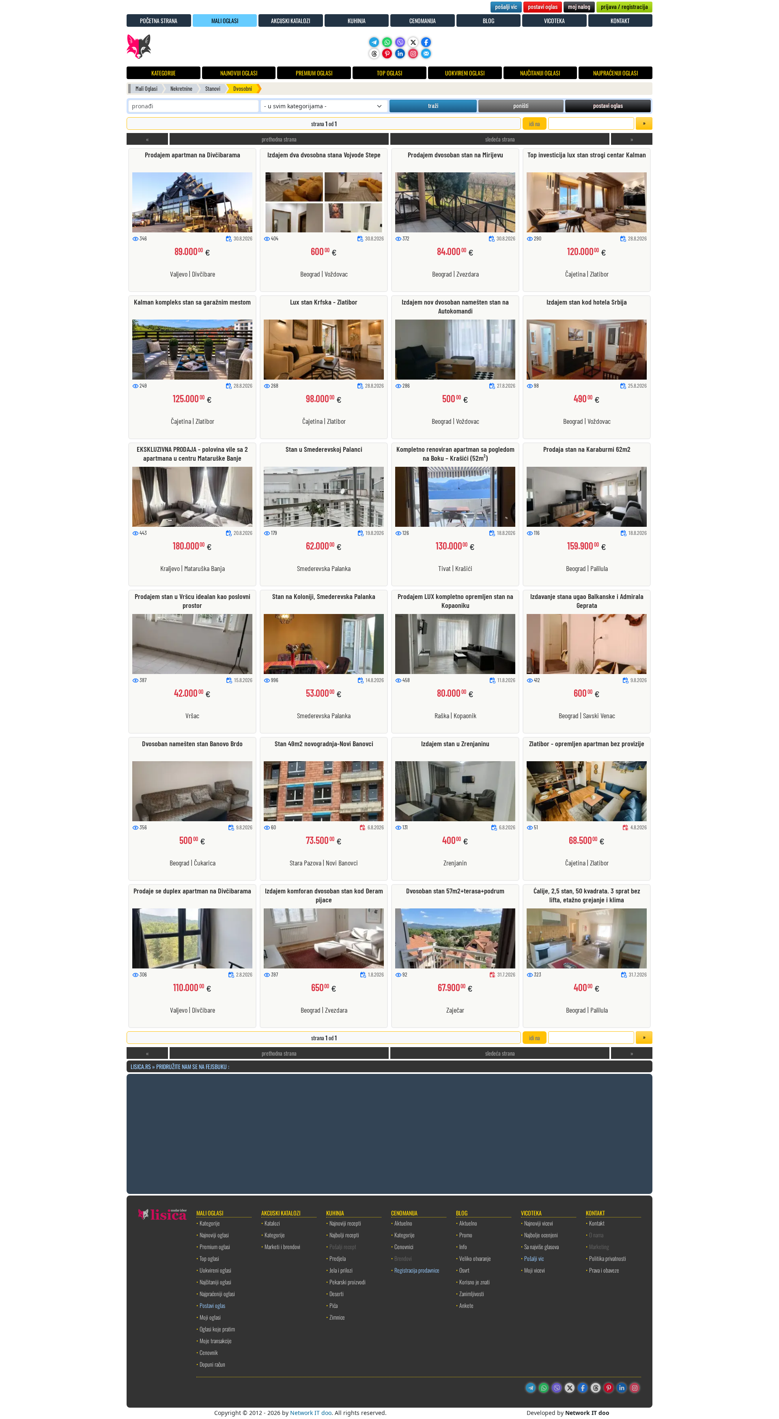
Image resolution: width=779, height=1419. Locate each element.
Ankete (466, 1305)
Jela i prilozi (341, 1270)
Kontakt (597, 1223)
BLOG (488, 20)
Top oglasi (209, 1258)
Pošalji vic (534, 1258)
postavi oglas (542, 6)
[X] (413, 42)
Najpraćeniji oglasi (217, 1293)
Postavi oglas (212, 1305)
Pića (333, 1305)
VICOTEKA (554, 20)
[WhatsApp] (387, 42)
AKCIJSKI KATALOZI (290, 20)
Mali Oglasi (146, 88)
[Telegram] (374, 42)
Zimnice (337, 1317)
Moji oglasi (210, 1317)
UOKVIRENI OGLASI (464, 73)
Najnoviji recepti (345, 1223)
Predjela (337, 1258)
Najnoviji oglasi (214, 1234)
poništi (520, 105)
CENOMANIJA (422, 20)
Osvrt (464, 1270)
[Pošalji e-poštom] (426, 53)
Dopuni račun (212, 1364)
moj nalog (579, 6)
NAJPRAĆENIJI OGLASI (615, 73)
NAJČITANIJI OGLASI (540, 73)
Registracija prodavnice (416, 1270)
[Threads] (374, 53)
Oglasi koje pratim (217, 1329)
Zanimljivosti (471, 1293)
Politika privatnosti (607, 1258)
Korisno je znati (474, 1281)
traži (433, 105)
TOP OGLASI (389, 73)
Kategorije (210, 1223)
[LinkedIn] (400, 53)
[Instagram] (413, 53)
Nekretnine (181, 88)
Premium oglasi (215, 1246)
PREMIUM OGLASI (314, 73)
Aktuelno (403, 1223)
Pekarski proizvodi (347, 1281)
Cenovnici (403, 1246)
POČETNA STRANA (158, 20)
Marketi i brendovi (282, 1246)
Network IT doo (310, 1413)
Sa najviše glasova (541, 1246)
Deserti (336, 1293)
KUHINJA (357, 20)
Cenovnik (209, 1352)
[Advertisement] (389, 1132)
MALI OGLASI (224, 20)
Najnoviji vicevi (538, 1223)
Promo (465, 1234)
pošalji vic (506, 6)
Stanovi (212, 88)
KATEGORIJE (163, 73)
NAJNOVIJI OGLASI (238, 73)
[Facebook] (426, 42)
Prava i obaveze (604, 1270)
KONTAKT (620, 20)
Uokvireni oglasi (215, 1270)
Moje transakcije (216, 1340)
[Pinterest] (387, 53)
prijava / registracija (624, 6)
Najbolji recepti (344, 1234)
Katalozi (272, 1223)
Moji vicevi (534, 1270)
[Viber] (400, 42)
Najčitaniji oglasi (215, 1281)
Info (463, 1246)
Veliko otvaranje (475, 1258)
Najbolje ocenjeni (541, 1234)
